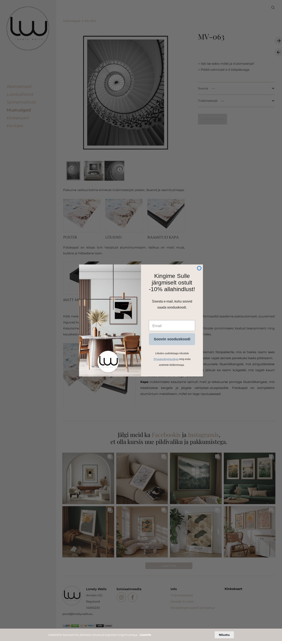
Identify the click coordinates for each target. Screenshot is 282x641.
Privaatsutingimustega (166, 359)
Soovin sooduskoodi (172, 339)
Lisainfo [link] (145, 635)
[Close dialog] (199, 268)
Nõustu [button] (224, 635)
